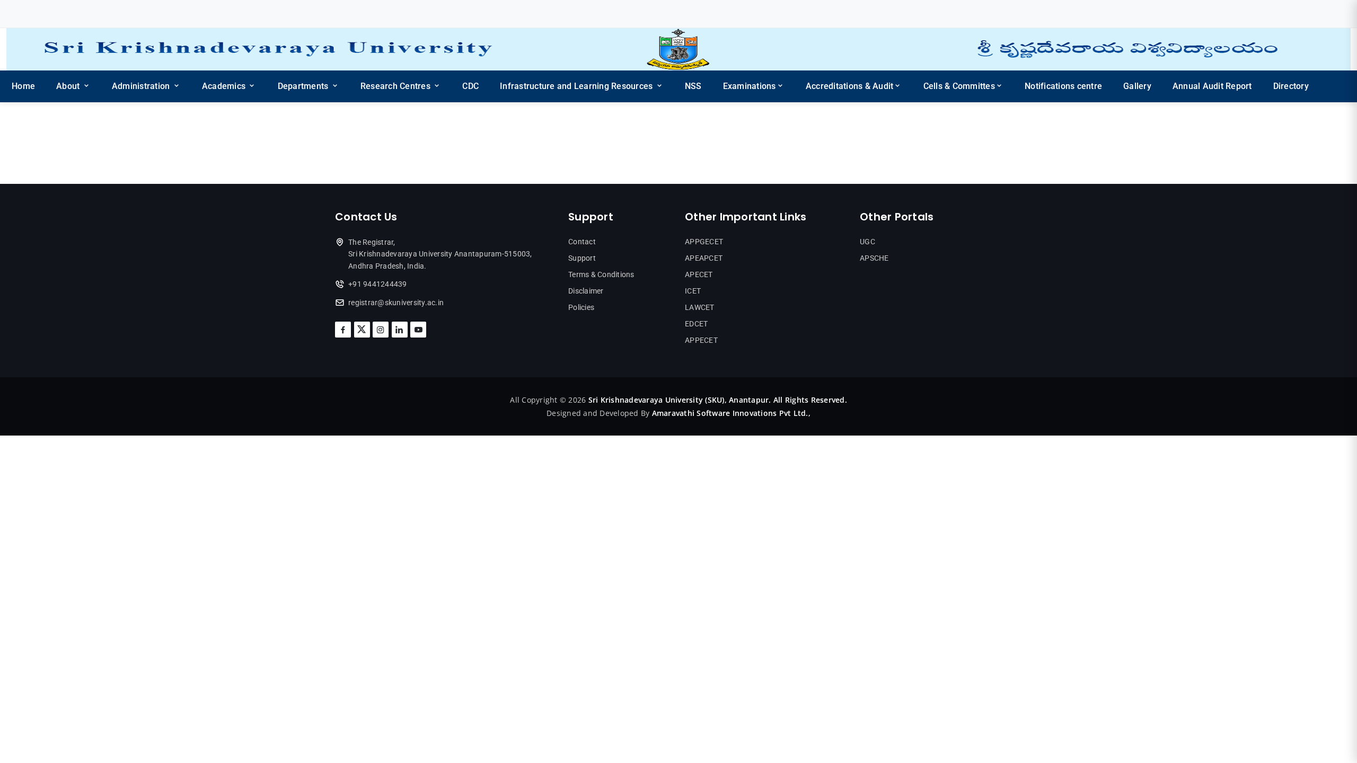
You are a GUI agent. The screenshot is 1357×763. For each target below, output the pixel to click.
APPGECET (704, 241)
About (69, 86)
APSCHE (874, 258)
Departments (304, 86)
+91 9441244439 (377, 284)
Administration (142, 86)
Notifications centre (1063, 86)
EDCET (696, 324)
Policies (581, 307)
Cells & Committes (959, 86)
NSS (693, 86)
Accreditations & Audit (850, 86)
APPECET (701, 340)
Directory (1291, 86)
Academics (225, 86)
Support (582, 258)
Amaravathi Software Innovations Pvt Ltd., (731, 413)
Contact (582, 241)
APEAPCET (703, 258)
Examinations (749, 86)
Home (23, 86)
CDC (470, 86)
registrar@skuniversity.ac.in (396, 302)
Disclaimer (586, 291)
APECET (699, 274)
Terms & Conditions (601, 274)
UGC (867, 241)
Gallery (1137, 86)
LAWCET (700, 307)
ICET (693, 291)
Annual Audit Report (1212, 86)
